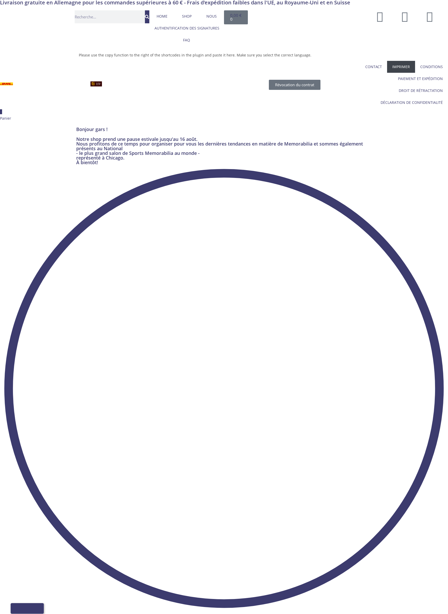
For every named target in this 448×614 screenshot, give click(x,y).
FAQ (186, 40)
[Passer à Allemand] (306, 16)
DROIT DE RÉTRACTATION (421, 90)
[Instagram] (429, 16)
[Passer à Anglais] (315, 16)
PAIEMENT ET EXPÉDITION (420, 78)
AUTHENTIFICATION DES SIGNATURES (187, 28)
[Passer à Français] (325, 16)
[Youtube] (404, 16)
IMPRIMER (401, 66)
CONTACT (373, 66)
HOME (162, 16)
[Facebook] (379, 16)
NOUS (211, 16)
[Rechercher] (147, 16)
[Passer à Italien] (335, 16)
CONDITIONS (431, 66)
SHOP (187, 16)
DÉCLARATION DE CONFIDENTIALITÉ (412, 102)
